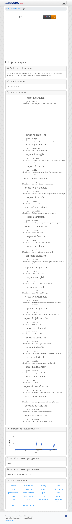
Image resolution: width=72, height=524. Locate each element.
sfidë (28, 500)
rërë (43, 496)
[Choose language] (47, 17)
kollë (13, 489)
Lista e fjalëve (15, 9)
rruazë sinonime (28, 496)
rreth (58, 493)
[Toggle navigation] (64, 3)
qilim (43, 493)
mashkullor (28, 489)
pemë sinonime (13, 493)
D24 (7, 9)
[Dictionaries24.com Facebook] (66, 516)
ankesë (13, 486)
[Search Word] (53, 17)
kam (58, 486)
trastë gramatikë (28, 505)
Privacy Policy (9, 520)
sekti (13, 500)
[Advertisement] (36, 38)
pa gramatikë (58, 489)
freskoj (43, 486)
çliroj (43, 505)
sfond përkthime (43, 500)
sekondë (58, 496)
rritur (13, 496)
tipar (13, 505)
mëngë (43, 489)
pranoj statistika (28, 493)
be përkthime (28, 486)
